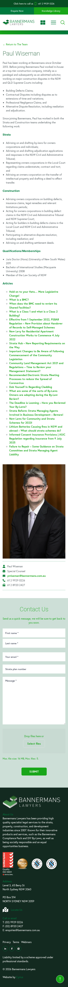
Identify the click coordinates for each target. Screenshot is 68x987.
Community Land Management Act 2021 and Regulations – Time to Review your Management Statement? (36, 367)
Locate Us (16, 909)
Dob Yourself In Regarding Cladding (30, 387)
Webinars (26, 942)
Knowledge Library (51, 10)
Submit (34, 771)
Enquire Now (17, 10)
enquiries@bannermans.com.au (22, 930)
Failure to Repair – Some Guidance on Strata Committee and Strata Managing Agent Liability (36, 450)
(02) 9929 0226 (14, 922)
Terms (16, 942)
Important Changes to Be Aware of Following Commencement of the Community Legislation (36, 355)
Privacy (7, 942)
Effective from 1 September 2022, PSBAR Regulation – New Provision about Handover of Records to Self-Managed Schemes (36, 323)
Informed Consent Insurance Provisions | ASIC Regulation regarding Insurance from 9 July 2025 (37, 438)
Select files (34, 743)
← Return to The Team (15, 44)
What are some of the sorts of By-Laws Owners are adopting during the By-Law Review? (33, 394)
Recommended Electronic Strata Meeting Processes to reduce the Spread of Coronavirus (34, 379)
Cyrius (19, 977)
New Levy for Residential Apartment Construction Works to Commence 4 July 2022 (34, 335)
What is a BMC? (19, 299)
